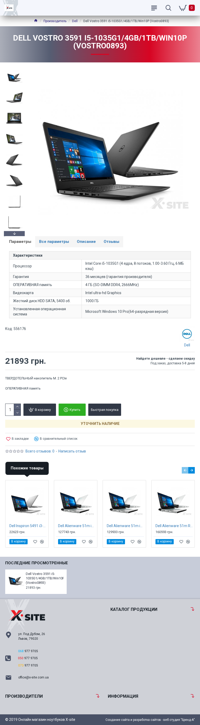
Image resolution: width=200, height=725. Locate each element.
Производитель (54, 21)
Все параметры (54, 241)
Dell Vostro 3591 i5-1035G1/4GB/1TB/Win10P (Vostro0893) (45, 578)
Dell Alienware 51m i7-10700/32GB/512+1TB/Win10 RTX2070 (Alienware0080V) (76, 526)
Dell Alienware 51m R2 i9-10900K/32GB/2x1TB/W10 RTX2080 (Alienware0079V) (174, 526)
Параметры (20, 241)
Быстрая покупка (104, 410)
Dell (75, 21)
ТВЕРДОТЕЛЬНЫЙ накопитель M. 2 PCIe (36, 378)
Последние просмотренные (36, 563)
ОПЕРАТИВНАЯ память (23, 388)
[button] (14, 69)
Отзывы (111, 241)
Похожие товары (27, 468)
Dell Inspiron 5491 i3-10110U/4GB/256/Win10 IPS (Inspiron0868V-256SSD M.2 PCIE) (28, 526)
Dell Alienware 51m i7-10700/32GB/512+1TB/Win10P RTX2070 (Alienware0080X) (125, 526)
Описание (86, 241)
